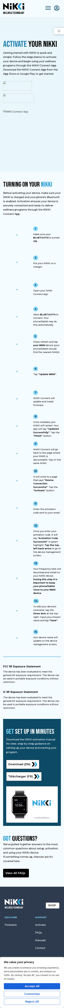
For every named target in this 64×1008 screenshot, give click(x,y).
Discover (11, 917)
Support (41, 917)
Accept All (32, 986)
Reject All (32, 1001)
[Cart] (59, 31)
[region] (32, 982)
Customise (32, 994)
